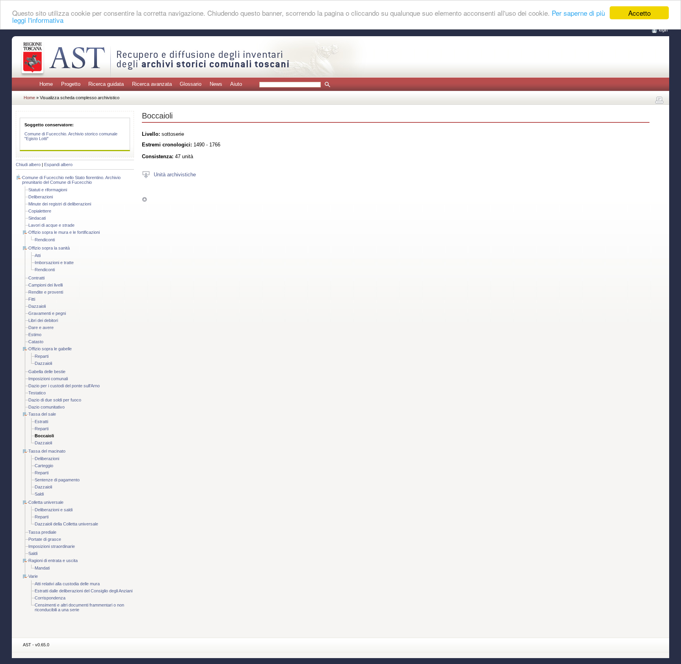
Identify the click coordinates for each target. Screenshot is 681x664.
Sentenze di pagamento (57, 479)
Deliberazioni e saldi (54, 509)
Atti (38, 255)
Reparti (41, 356)
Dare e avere (41, 327)
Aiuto (236, 84)
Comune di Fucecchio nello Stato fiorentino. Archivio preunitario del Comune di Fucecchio (71, 180)
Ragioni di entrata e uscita (53, 560)
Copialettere (39, 211)
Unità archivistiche (175, 174)
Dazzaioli (37, 306)
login (663, 30)
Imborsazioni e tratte (54, 262)
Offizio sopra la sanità (49, 248)
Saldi (39, 494)
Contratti (36, 278)
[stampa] (659, 100)
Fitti (31, 299)
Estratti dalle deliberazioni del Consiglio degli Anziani (83, 590)
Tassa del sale (42, 414)
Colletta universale (45, 502)
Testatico (37, 392)
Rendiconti (45, 239)
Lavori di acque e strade (51, 225)
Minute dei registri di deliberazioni (59, 204)
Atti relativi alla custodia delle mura (67, 583)
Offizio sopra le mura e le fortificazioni (64, 232)
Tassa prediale (42, 532)
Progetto (70, 84)
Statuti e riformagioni (47, 189)
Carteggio (44, 465)
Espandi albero (58, 164)
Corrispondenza (50, 598)
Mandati (42, 568)
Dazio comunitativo (46, 407)
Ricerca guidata (106, 84)
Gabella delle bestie (46, 371)
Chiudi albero (28, 164)
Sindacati (37, 218)
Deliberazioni (40, 196)
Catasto (35, 341)
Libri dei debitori (43, 320)
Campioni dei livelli (45, 285)
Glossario (190, 84)
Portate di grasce (44, 539)
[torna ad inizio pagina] (144, 199)
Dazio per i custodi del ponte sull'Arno (64, 385)
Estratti (41, 421)
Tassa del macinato (46, 451)
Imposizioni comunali (48, 378)
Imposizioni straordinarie (51, 546)
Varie (33, 576)
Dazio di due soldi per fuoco (54, 400)
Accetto (639, 13)
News (216, 84)
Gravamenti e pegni (47, 313)
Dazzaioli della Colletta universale (66, 524)
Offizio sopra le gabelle (50, 348)
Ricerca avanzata (152, 84)
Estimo (34, 334)
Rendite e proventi (45, 292)
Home (46, 84)
